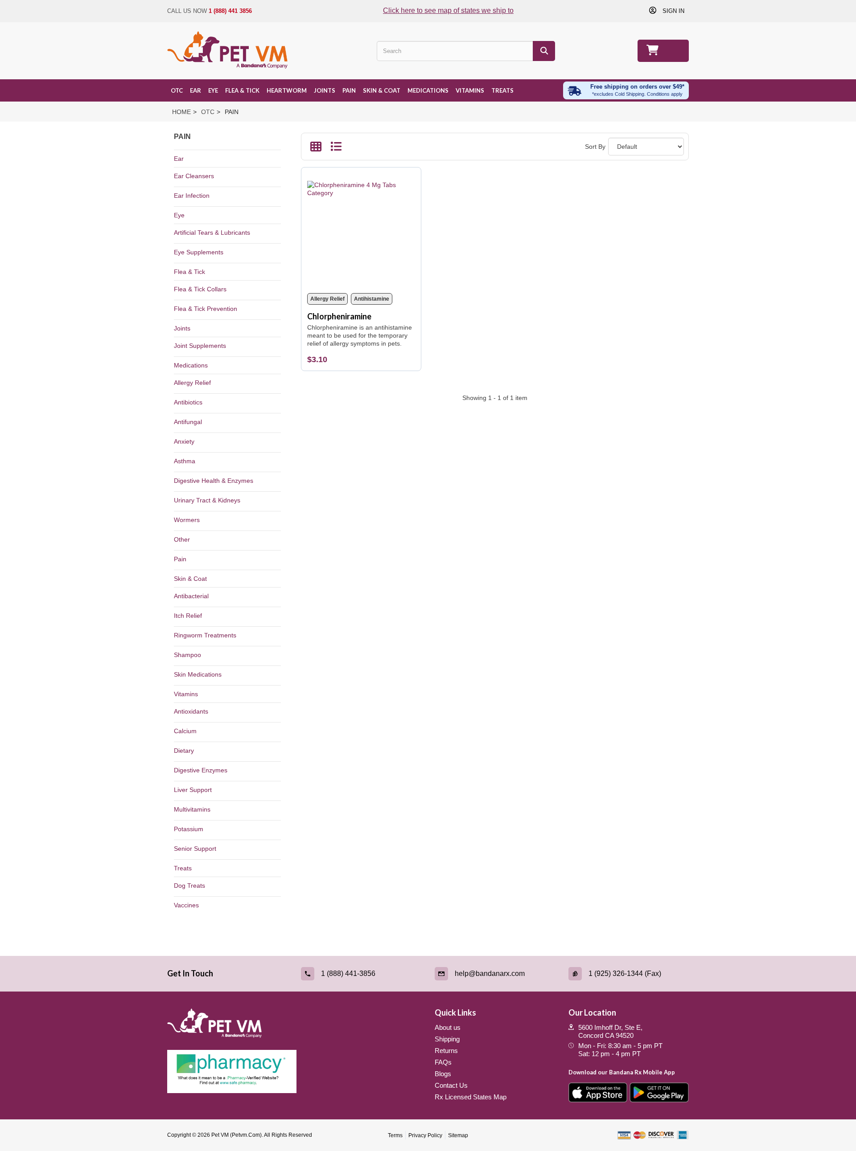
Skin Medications (198, 674)
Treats (502, 90)
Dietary (184, 750)
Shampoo (187, 654)
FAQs (443, 1062)
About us (448, 1027)
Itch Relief (188, 615)
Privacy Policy (425, 1135)
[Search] (544, 51)
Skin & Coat (381, 90)
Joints (324, 90)
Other (182, 539)
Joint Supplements (200, 345)
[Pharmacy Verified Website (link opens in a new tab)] (294, 1072)
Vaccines (186, 905)
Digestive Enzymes (200, 770)
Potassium (188, 829)
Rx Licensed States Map (470, 1097)
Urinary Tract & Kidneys (207, 500)
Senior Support (195, 848)
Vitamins (470, 90)
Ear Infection (192, 195)
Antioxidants (191, 711)
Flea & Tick (242, 90)
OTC (177, 90)
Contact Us (451, 1085)
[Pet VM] (227, 50)
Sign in (672, 11)
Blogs (443, 1074)
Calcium (185, 731)
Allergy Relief (192, 382)
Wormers (187, 519)
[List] (336, 148)
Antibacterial (191, 596)
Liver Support (193, 789)
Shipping (447, 1039)
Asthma (184, 461)
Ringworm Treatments (205, 635)
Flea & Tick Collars (200, 289)
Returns (446, 1050)
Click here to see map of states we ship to (448, 10)
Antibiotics (188, 402)
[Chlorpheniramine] (361, 230)
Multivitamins (192, 809)
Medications (428, 90)
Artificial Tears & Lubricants (212, 232)
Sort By (595, 146)
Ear (195, 90)
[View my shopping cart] (663, 51)
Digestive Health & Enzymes (213, 480)
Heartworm (287, 90)
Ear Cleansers (194, 176)
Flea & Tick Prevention (205, 308)
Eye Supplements (198, 252)
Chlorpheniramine (339, 316)
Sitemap (458, 1135)
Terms (395, 1135)
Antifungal (188, 421)
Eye (213, 90)
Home (181, 111)
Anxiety (184, 441)
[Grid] (315, 148)
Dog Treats (189, 885)
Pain (349, 90)
